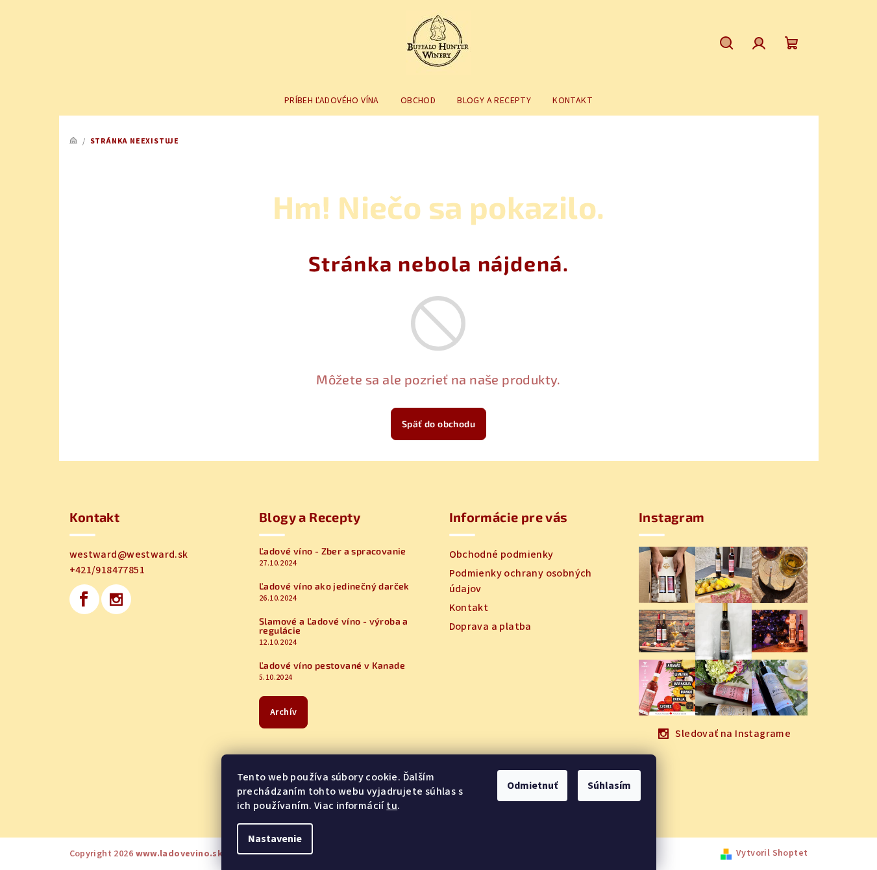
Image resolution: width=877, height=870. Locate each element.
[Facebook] (84, 599)
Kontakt (469, 608)
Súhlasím (609, 785)
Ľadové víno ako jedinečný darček (334, 586)
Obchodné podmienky (501, 554)
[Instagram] (116, 599)
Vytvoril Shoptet (772, 853)
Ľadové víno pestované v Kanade (332, 665)
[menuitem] (331, 101)
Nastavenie (275, 839)
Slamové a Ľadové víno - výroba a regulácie (333, 626)
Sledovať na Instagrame (733, 734)
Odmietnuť (532, 785)
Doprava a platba (490, 626)
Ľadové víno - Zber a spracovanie (332, 551)
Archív (283, 712)
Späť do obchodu (438, 423)
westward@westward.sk (128, 554)
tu (391, 806)
